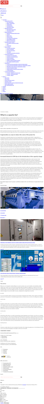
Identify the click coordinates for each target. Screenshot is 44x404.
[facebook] (0, 382)
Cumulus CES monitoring (8, 371)
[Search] (21, 6)
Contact (5, 351)
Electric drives (6, 368)
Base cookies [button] (2, 293)
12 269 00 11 (3, 11)
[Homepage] (1, 93)
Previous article (3, 215)
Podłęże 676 (3, 8)
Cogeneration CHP (7, 363)
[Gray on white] (21, 388)
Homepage (5, 349)
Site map (5, 353)
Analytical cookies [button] (2, 299)
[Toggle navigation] (1, 17)
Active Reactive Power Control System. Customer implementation (13, 273)
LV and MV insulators (7, 369)
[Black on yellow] (23, 388)
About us (5, 350)
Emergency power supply (8, 366)
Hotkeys (2, 403)
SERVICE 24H (3, 13)
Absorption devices (7, 364)
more (1, 249)
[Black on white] (22, 388)
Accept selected (3, 330)
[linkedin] (1, 382)
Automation (5, 370)
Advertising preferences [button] (3, 322)
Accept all (8, 330)
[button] (1, 301)
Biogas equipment (6, 365)
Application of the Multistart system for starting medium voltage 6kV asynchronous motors (17, 242)
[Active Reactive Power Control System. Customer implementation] (22, 271)
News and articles (5, 93)
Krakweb (24, 384)
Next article (2, 217)
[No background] (24, 388)
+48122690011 (4, 336)
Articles (11, 93)
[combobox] (10, 6)
